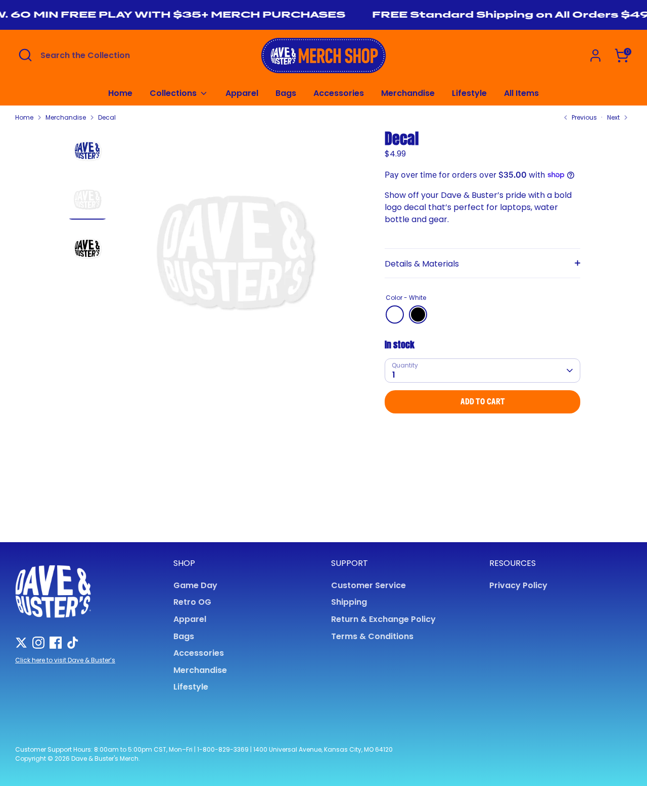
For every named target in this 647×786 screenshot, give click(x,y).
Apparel (241, 93)
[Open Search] (25, 55)
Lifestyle (469, 93)
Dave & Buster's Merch (104, 758)
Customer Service (368, 585)
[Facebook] (56, 643)
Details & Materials (422, 264)
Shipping (349, 602)
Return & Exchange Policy (383, 619)
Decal (107, 117)
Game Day (195, 585)
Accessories (338, 93)
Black (418, 314)
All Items (521, 93)
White (395, 314)
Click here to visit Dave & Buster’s (65, 660)
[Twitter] (21, 643)
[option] (235, 253)
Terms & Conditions (372, 636)
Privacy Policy (518, 585)
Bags (285, 93)
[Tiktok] (73, 643)
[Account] (595, 55)
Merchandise (408, 93)
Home (120, 93)
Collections (174, 93)
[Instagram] (38, 643)
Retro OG (192, 602)
